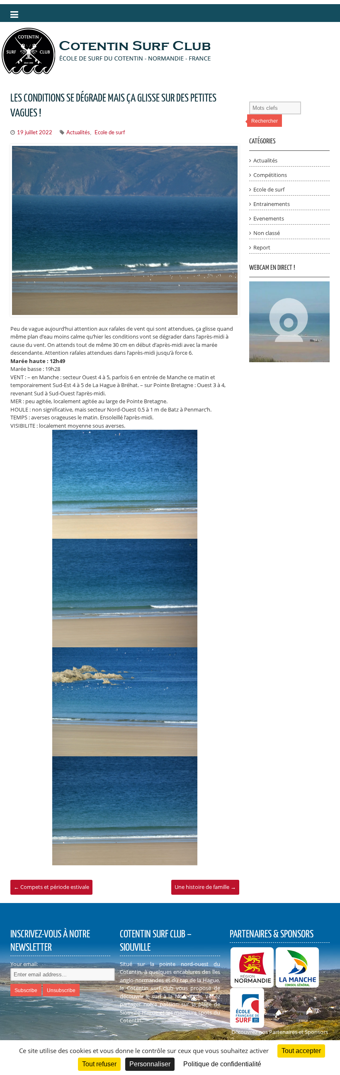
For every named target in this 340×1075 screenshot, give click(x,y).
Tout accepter (301, 1050)
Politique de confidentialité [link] (222, 1064)
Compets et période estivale (51, 887)
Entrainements (271, 204)
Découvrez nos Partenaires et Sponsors (279, 1032)
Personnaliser (149, 1064)
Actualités (78, 133)
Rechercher (264, 121)
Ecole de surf (110, 133)
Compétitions (270, 175)
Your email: (24, 964)
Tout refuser (99, 1064)
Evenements (268, 218)
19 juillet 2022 (34, 133)
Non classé (266, 233)
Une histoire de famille (205, 887)
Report (261, 247)
